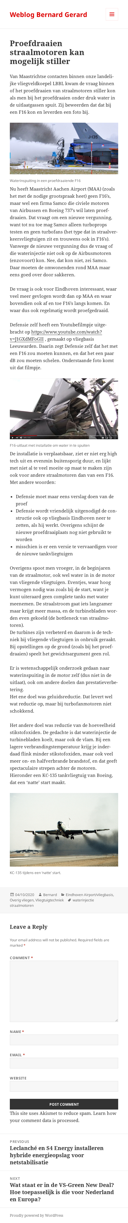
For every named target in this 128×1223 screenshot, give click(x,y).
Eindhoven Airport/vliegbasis (89, 894)
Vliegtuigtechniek (49, 900)
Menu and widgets (112, 20)
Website (18, 1078)
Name (17, 1031)
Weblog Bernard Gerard (48, 14)
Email (17, 1054)
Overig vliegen (22, 900)
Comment (21, 957)
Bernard (50, 894)
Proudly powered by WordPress (36, 1215)
